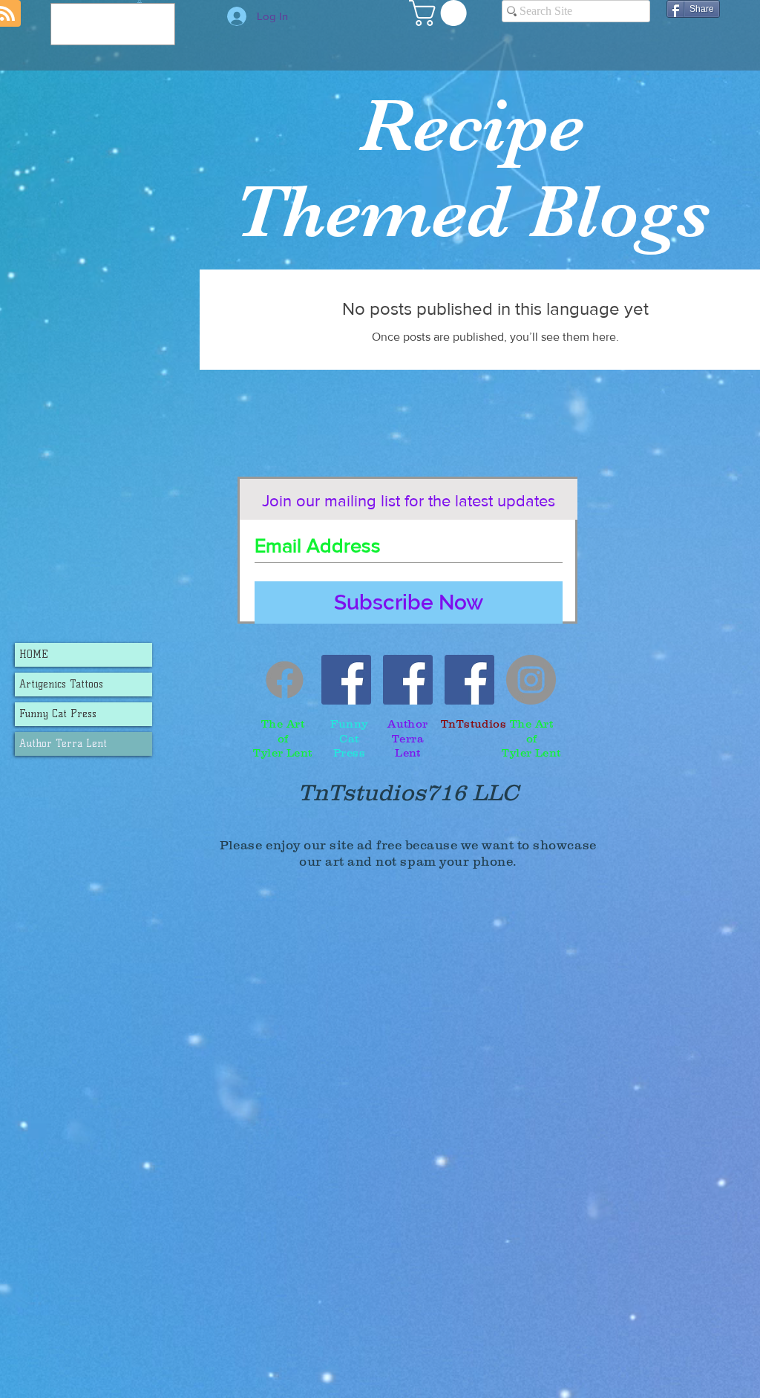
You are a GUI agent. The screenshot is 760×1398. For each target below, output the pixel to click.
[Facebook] (284, 680)
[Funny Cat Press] (346, 680)
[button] (441, 13)
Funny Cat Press (57, 714)
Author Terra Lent (63, 743)
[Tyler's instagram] (531, 680)
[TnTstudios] (469, 680)
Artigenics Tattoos (61, 684)
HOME (33, 654)
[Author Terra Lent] (408, 680)
